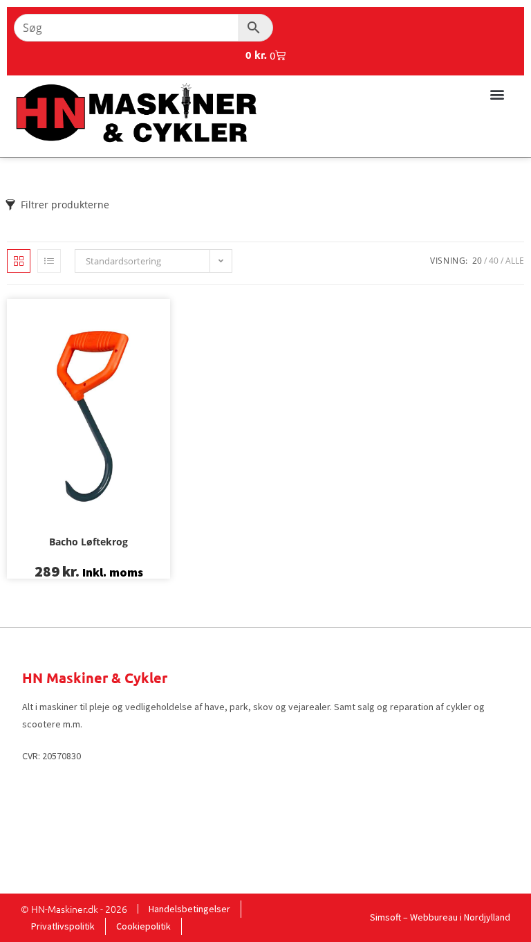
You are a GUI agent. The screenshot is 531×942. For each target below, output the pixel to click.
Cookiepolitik (143, 926)
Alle (514, 260)
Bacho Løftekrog (88, 541)
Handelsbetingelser (189, 909)
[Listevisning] (49, 261)
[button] (496, 93)
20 (477, 260)
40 (494, 260)
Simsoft (385, 917)
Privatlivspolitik (63, 926)
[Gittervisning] (18, 261)
